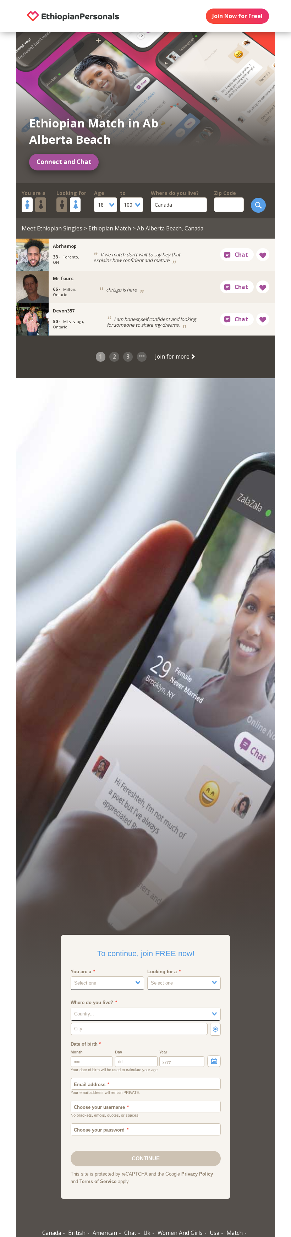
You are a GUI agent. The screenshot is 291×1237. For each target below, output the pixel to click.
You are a (33, 193)
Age (99, 193)
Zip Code (225, 193)
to (123, 193)
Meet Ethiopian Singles (52, 228)
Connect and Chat (64, 162)
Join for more (173, 356)
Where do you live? (175, 193)
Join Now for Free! (237, 16)
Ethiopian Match (109, 228)
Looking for (71, 193)
